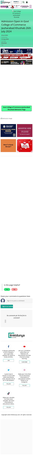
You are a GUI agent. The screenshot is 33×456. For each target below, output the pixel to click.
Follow (9, 384)
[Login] (26, 2)
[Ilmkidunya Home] (5, 2)
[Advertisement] (16, 83)
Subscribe (24, 362)
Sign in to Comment (7, 306)
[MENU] (31, 2)
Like (9, 360)
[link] (16, 2)
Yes (7, 289)
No (14, 289)
